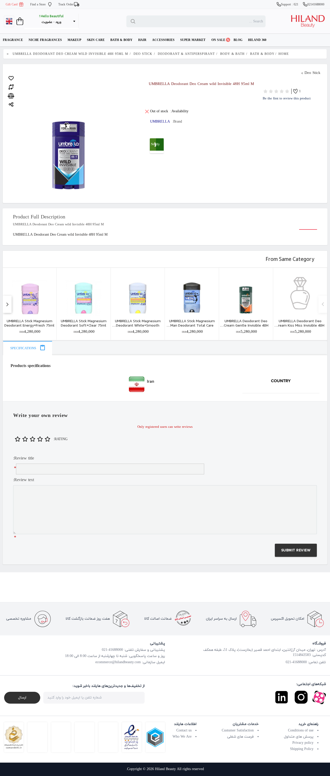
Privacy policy (303, 742)
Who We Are (182, 736)
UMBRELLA (160, 121)
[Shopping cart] (19, 21)
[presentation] (27, 348)
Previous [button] (7, 304)
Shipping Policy (302, 749)
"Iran (78, 384)
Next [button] (322, 304)
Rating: (60, 439)
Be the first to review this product (287, 98)
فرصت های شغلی (240, 736)
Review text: (23, 480)
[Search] (134, 21)
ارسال (22, 697)
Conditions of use (301, 730)
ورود (58, 22)
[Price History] (11, 96)
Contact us (184, 730)
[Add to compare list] (11, 86)
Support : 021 (290, 5)
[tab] (27, 348)
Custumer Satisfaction (238, 730)
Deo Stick (312, 73)
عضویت (47, 22)
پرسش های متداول (299, 736)
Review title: (23, 458)
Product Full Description (39, 217)
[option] (29, 304)
